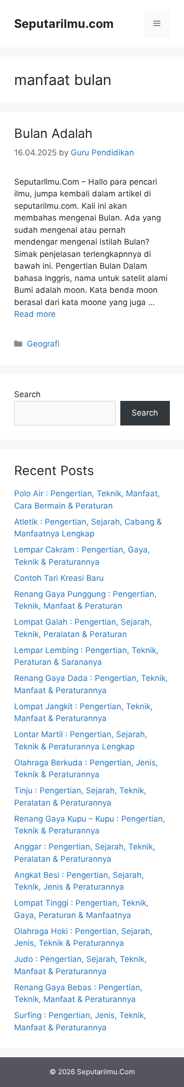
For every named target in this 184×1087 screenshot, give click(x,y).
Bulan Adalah (53, 133)
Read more (35, 314)
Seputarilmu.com (64, 24)
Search (27, 394)
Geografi (43, 343)
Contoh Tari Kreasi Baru (59, 578)
